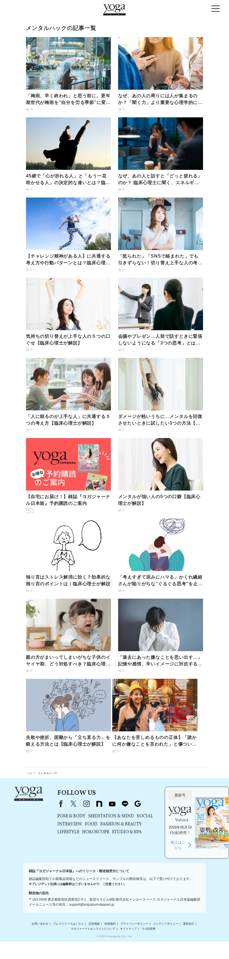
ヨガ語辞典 (149, 928)
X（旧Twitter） (73, 803)
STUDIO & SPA (127, 832)
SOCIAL (145, 816)
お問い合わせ (40, 923)
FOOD (91, 824)
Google (137, 803)
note (99, 803)
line (124, 803)
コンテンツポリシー (165, 923)
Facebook (60, 803)
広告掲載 (94, 923)
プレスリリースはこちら (68, 923)
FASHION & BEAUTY (121, 824)
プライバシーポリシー (134, 923)
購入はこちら (178, 845)
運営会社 (188, 923)
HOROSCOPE (95, 832)
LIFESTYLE (68, 832)
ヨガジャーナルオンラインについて (93, 928)
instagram (86, 803)
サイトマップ (128, 928)
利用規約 (110, 923)
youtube (112, 803)
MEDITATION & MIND (111, 816)
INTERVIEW (69, 824)
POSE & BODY (71, 816)
